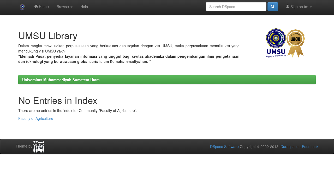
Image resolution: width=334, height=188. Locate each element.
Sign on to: (299, 6)
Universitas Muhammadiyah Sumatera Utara (61, 79)
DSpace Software (224, 146)
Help (84, 6)
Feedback (310, 146)
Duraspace (290, 146)
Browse (63, 6)
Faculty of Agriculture (35, 118)
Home (43, 6)
